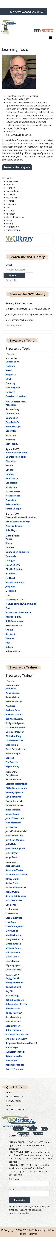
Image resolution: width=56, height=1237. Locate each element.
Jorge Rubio (12, 857)
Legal (9, 1105)
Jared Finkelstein (15, 818)
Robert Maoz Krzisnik (17, 1004)
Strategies (11, 634)
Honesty (10, 391)
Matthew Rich (13, 943)
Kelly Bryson (12, 891)
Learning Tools (14, 325)
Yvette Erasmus (14, 1069)
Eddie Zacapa (13, 753)
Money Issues (13, 491)
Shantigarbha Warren (17, 1034)
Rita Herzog (12, 995)
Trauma (10, 638)
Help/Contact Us (15, 1096)
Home (9, 1092)
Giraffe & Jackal (14, 569)
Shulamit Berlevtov (16, 1038)
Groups (9, 469)
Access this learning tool (17, 167)
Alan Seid (11, 688)
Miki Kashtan (13, 952)
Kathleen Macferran (17, 874)
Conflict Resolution (16, 456)
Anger (9, 538)
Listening (11, 590)
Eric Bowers (12, 762)
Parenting (11, 500)
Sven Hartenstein (15, 1051)
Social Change (13, 508)
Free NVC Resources (16, 1109)
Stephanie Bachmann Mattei (21, 1043)
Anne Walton (13, 697)
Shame (9, 629)
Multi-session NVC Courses (19, 319)
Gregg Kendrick (14, 801)
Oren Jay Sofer (13, 969)
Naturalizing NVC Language (21, 603)
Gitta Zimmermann (16, 788)
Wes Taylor (12, 1060)
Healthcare (12, 478)
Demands (11, 556)
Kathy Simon (12, 878)
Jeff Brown (11, 826)
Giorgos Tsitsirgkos (16, 783)
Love (8, 595)
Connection (12, 417)
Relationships (13, 504)
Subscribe (19, 1199)
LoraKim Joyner (14, 917)
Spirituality (12, 443)
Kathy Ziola (12, 883)
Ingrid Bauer (12, 814)
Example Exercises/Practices (21, 517)
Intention (11, 435)
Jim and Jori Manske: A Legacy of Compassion (29, 314)
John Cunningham (15, 848)
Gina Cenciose (13, 779)
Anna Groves (12, 692)
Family (9, 465)
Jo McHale (11, 844)
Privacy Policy (13, 1101)
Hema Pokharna (14, 805)
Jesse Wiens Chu (14, 835)
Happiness (11, 573)
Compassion (12, 413)
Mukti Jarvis (12, 956)
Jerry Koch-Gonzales (16, 831)
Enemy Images (13, 426)
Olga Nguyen (13, 965)
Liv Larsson (12, 909)
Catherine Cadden (15, 727)
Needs (9, 370)
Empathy (10, 383)
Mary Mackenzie (15, 939)
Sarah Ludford (13, 1021)
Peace (9, 608)
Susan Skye (12, 1047)
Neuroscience (13, 495)
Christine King (13, 736)
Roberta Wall (13, 1008)
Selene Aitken (13, 1030)
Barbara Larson (14, 714)
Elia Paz (10, 757)
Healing (10, 474)
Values (9, 647)
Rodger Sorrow (14, 1012)
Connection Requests (17, 551)
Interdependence (15, 582)
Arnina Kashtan (14, 701)
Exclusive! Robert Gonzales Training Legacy (28, 308)
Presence (10, 439)
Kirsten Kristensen (16, 896)
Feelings (10, 366)
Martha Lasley (13, 935)
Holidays (10, 577)
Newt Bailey (12, 960)
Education (11, 461)
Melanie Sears (13, 948)
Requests (11, 374)
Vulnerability (13, 651)
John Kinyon (12, 852)
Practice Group (14, 525)
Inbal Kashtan (13, 809)
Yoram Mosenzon (15, 1064)
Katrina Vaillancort (16, 887)
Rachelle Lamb (13, 986)
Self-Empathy (13, 387)
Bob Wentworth (14, 718)
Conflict (10, 547)
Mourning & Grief (15, 599)
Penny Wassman (14, 982)
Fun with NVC (13, 564)
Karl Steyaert (13, 865)
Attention (11, 404)
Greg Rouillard (13, 796)
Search (9, 264)
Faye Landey (12, 766)
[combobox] (19, 270)
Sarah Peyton (13, 1025)
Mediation (11, 487)
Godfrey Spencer (15, 792)
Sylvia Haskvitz (14, 1056)
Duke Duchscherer (15, 749)
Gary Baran (12, 775)
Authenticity (12, 409)
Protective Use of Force (18, 612)
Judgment (11, 586)
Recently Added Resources (19, 303)
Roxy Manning (13, 1017)
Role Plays (11, 530)
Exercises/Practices (16, 396)
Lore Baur (11, 922)
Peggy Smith (13, 978)
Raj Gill (9, 991)
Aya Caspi (11, 705)
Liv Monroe (12, 913)
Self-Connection (14, 625)
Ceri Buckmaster (15, 731)
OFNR (9, 378)
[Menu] (50, 38)
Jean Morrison (13, 822)
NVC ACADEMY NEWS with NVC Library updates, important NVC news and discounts (30, 1145)
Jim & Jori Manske (15, 839)
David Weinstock (15, 740)
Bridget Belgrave (15, 723)
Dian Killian (12, 744)
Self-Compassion (15, 621)
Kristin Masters (14, 900)
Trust (9, 642)
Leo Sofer (11, 904)
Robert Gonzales (15, 999)
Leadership (12, 482)
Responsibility (13, 616)
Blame (9, 543)
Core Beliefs (12, 422)
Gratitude (11, 430)
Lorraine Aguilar (14, 926)
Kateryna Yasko (14, 870)
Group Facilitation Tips (18, 521)
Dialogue (10, 560)
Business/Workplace (16, 452)
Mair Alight (12, 930)
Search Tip (11, 280)
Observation (12, 361)
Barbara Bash (13, 710)
